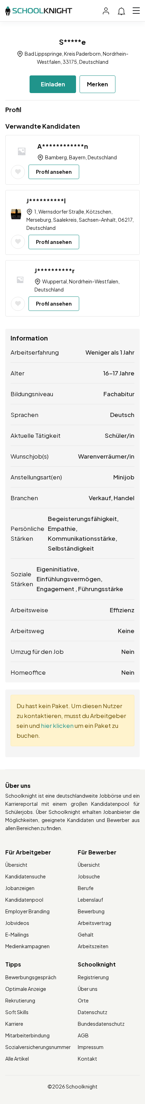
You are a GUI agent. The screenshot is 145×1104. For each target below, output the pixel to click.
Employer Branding (27, 911)
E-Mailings (17, 934)
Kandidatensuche (25, 876)
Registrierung (93, 977)
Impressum (90, 1047)
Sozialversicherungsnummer (38, 1047)
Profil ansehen (54, 171)
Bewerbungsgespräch (30, 977)
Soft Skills (17, 1012)
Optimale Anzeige (25, 989)
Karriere (14, 1023)
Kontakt (87, 1058)
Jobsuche (89, 876)
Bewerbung (91, 911)
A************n (62, 146)
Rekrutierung (20, 1000)
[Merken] (18, 172)
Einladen (53, 84)
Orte (83, 1000)
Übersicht (16, 864)
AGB (83, 1035)
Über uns (87, 989)
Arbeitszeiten (93, 946)
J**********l (46, 201)
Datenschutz (92, 1012)
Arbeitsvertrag (94, 923)
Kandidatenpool (24, 899)
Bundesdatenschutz (101, 1023)
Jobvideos (17, 923)
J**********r (54, 270)
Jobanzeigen (19, 888)
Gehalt (86, 934)
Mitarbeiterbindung (27, 1035)
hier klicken (57, 725)
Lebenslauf (90, 899)
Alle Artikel (17, 1058)
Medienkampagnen (27, 946)
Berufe (86, 888)
